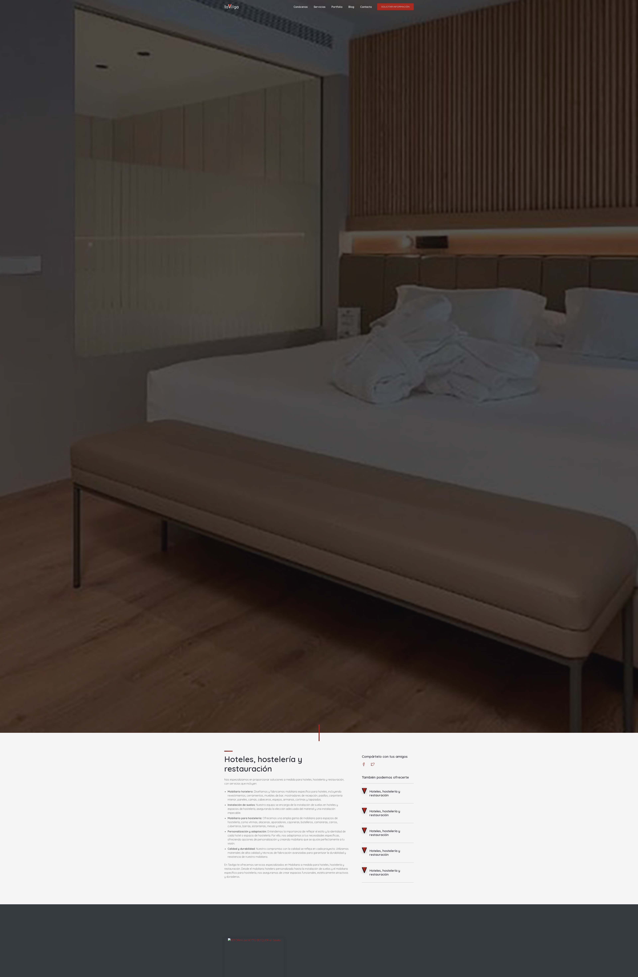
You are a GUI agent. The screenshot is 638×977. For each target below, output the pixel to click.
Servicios (319, 6)
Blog (351, 6)
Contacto (366, 6)
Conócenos (301, 6)
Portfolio (336, 6)
